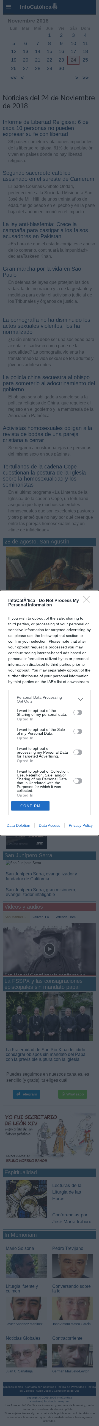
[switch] (77, 712)
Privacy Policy (81, 825)
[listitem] (49, 699)
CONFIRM (30, 806)
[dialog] (49, 713)
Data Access (49, 825)
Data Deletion (18, 825)
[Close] (88, 601)
